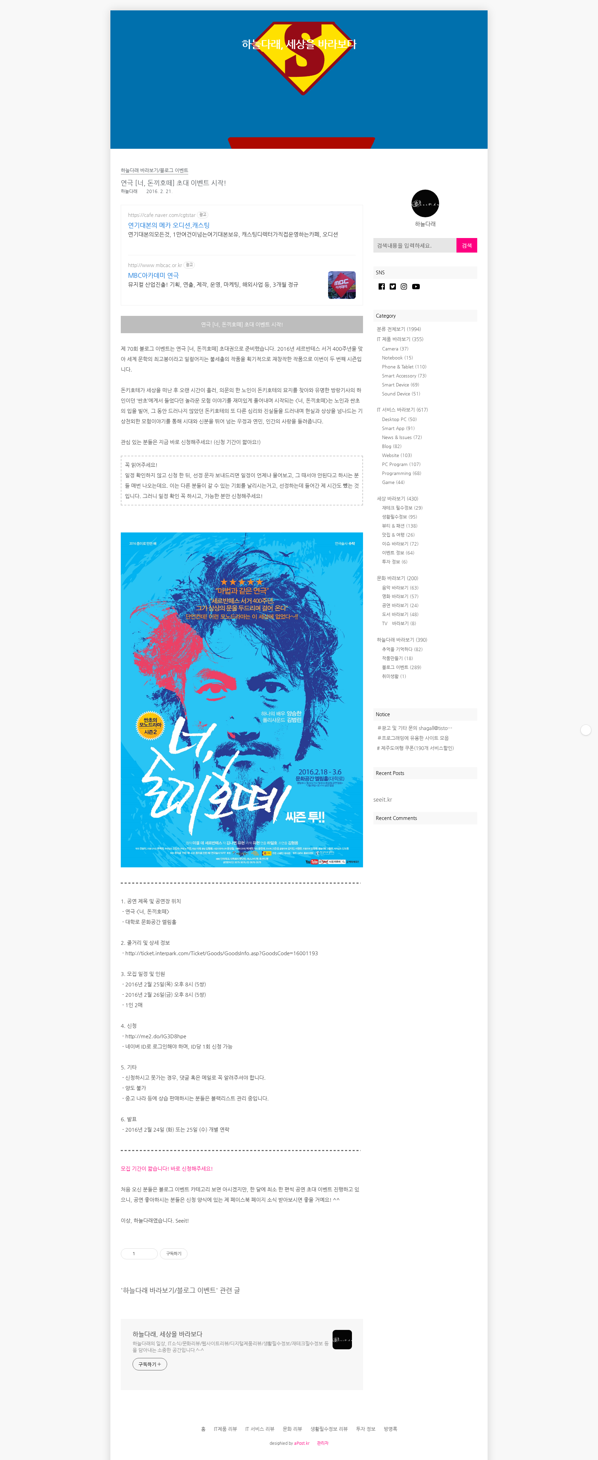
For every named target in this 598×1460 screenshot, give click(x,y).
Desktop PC (399, 419)
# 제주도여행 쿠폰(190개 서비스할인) (415, 748)
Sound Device (401, 393)
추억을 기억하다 (402, 649)
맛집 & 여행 (398, 534)
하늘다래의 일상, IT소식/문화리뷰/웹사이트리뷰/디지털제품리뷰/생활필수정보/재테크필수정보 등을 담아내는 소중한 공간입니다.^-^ (231, 1347)
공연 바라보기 (400, 605)
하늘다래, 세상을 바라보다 (299, 44)
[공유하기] (141, 1254)
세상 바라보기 (397, 498)
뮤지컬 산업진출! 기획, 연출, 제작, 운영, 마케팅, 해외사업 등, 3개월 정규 (213, 284)
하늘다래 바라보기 (402, 639)
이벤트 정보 (398, 552)
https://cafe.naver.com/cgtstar (162, 215)
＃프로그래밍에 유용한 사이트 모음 (413, 738)
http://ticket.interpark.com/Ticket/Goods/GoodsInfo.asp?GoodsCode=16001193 (221, 953)
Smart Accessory (404, 375)
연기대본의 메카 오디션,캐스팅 (169, 225)
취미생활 (394, 676)
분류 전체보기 (399, 329)
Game (393, 482)
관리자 (322, 1443)
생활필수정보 (399, 516)
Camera (395, 348)
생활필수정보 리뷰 (329, 1429)
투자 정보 (395, 561)
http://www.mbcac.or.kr (155, 265)
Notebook (397, 357)
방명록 (390, 1429)
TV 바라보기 (399, 623)
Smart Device (400, 384)
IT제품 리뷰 (225, 1429)
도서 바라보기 (400, 614)
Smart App (398, 428)
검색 (467, 245)
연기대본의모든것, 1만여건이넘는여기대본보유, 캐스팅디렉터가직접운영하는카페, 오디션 (233, 234)
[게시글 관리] (150, 1254)
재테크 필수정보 (402, 507)
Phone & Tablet (404, 366)
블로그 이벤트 (402, 667)
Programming (402, 473)
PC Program (401, 464)
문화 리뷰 (292, 1429)
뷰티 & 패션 (400, 525)
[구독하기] (586, 730)
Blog (392, 446)
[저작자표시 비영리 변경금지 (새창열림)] (197, 1254)
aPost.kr (301, 1443)
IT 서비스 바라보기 (402, 409)
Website (397, 455)
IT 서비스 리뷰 (259, 1429)
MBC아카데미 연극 (153, 275)
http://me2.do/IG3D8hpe (155, 1036)
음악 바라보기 (400, 587)
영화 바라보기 (400, 596)
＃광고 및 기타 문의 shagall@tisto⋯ (414, 728)
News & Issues (402, 437)
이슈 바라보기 (400, 543)
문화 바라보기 (397, 578)
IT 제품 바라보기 (400, 339)
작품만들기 (397, 658)
